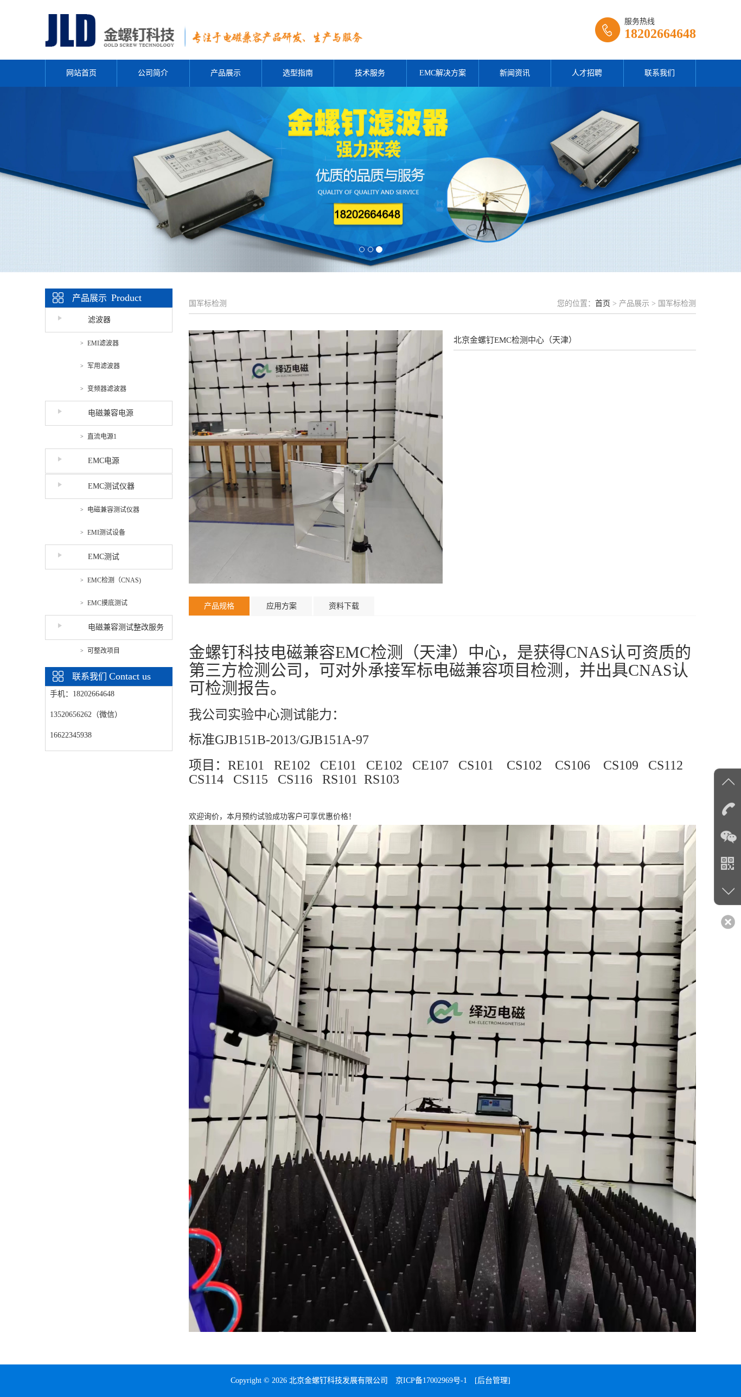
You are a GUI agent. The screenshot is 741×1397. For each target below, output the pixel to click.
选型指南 (298, 73)
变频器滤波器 (106, 389)
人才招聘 (587, 73)
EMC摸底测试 (107, 603)
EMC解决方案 (442, 73)
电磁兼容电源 (110, 413)
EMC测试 (103, 557)
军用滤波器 (103, 366)
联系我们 (659, 73)
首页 (602, 303)
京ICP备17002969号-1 (431, 1380)
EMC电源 (103, 461)
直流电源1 (102, 436)
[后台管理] (492, 1380)
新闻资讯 (515, 73)
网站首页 (81, 73)
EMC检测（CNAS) (114, 580)
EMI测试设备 (106, 532)
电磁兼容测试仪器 (113, 510)
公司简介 (153, 73)
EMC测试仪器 (111, 486)
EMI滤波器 (103, 343)
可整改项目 (103, 651)
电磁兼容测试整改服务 (126, 627)
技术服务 (370, 73)
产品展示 (225, 73)
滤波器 (99, 320)
